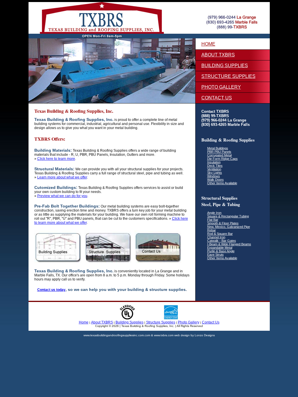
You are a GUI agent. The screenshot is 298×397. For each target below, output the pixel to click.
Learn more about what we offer (62, 177)
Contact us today (51, 290)
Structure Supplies (228, 76)
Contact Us (216, 97)
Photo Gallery (221, 87)
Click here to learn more (56, 159)
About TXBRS (218, 54)
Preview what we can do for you (62, 196)
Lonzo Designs (205, 335)
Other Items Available (222, 183)
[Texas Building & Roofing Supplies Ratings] (149, 318)
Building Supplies (224, 65)
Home (208, 44)
